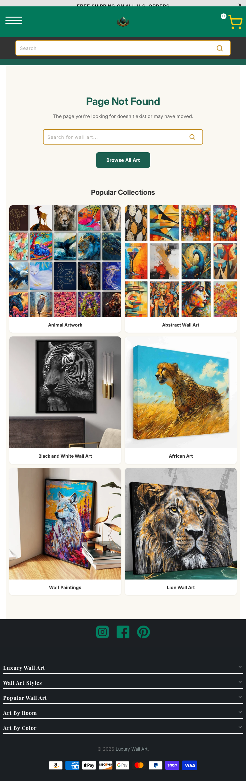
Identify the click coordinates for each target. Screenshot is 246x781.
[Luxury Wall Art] (123, 21)
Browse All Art (123, 160)
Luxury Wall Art (132, 749)
